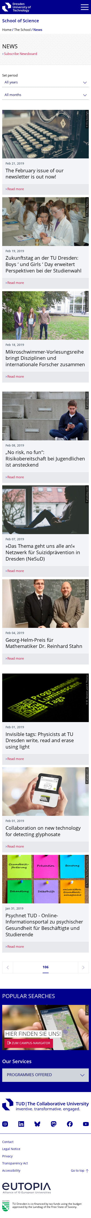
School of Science (20, 21)
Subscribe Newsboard (20, 54)
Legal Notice (11, 1149)
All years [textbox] (11, 82)
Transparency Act (15, 1163)
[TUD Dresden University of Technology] (16, 7)
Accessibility (11, 1170)
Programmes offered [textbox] (29, 1075)
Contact (7, 1142)
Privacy (7, 1156)
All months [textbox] (13, 95)
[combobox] (45, 82)
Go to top (77, 1170)
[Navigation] (85, 7)
